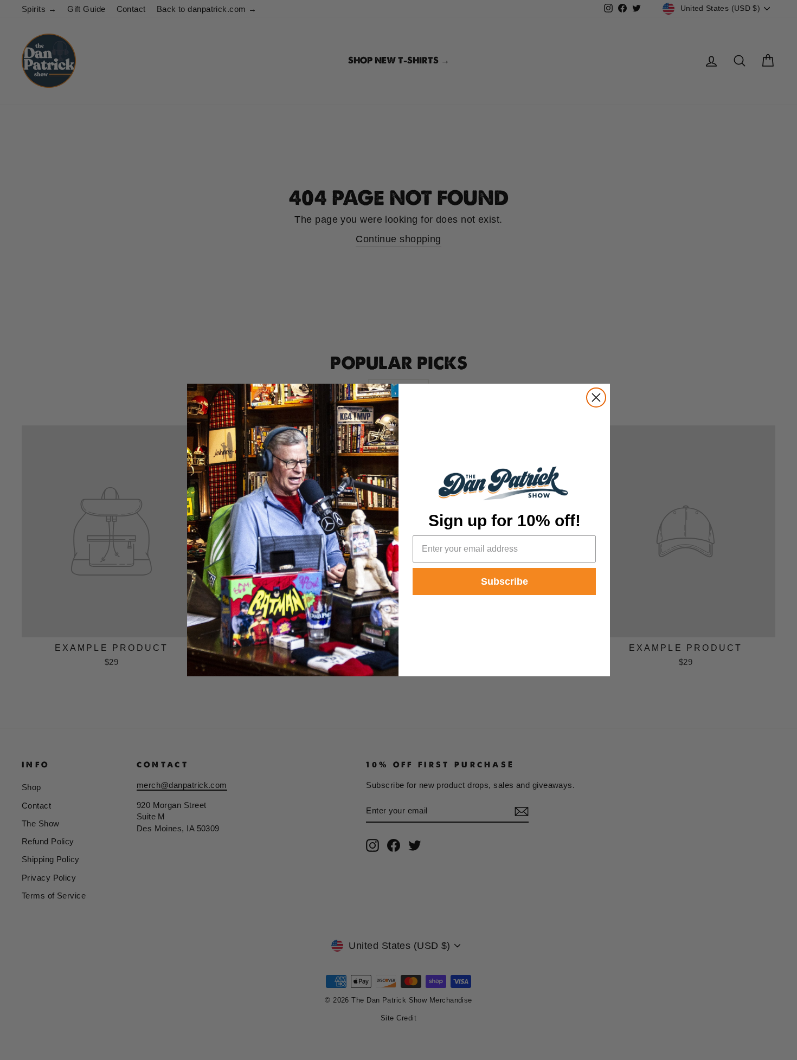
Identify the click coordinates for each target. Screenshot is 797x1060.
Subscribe (504, 581)
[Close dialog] (596, 397)
